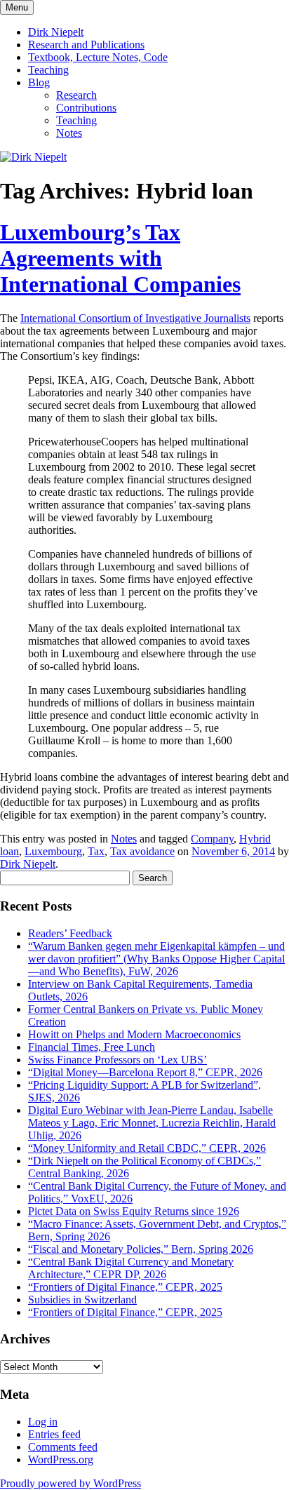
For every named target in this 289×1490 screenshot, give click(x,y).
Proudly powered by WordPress (70, 1483)
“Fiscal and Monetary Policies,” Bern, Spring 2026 (140, 1249)
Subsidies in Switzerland (82, 1300)
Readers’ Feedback (70, 933)
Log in (43, 1422)
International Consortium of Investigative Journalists (135, 318)
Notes (69, 133)
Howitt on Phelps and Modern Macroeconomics (134, 1034)
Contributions (86, 108)
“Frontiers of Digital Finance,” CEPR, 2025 (125, 1287)
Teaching (48, 70)
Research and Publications (86, 45)
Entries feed (54, 1434)
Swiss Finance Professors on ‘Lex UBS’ (117, 1060)
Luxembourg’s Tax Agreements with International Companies (120, 258)
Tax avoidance (142, 851)
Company (212, 839)
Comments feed (63, 1447)
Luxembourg (53, 851)
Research (76, 95)
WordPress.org (60, 1459)
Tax (96, 851)
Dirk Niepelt (55, 32)
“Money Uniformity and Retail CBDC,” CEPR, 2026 (147, 1148)
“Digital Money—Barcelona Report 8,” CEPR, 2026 (145, 1072)
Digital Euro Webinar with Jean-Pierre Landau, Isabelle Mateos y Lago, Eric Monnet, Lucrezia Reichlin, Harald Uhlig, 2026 (152, 1122)
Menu (17, 7)
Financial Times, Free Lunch (91, 1047)
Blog (39, 82)
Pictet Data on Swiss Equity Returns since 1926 (133, 1211)
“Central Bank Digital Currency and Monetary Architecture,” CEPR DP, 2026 (131, 1268)
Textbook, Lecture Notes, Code (98, 57)
